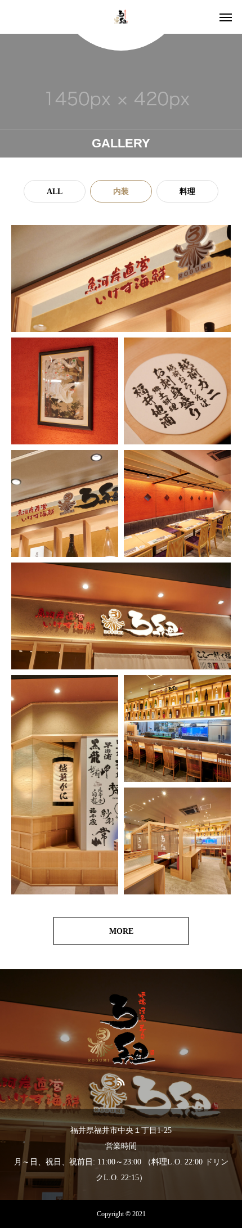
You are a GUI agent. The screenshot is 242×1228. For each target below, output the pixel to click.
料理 (187, 191)
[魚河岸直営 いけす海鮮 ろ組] (121, 17)
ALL (54, 191)
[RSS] (121, 1081)
